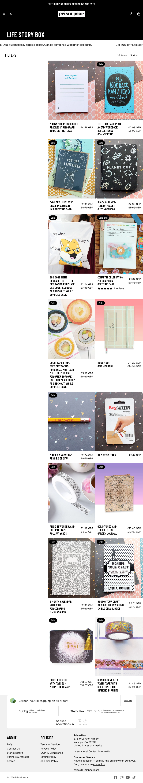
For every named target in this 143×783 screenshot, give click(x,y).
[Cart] (139, 14)
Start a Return (15, 752)
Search (11, 760)
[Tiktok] (134, 777)
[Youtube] (128, 777)
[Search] (11, 14)
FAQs (132, 760)
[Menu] (4, 14)
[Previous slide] (100, 169)
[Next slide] (138, 169)
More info (128, 701)
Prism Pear (20, 777)
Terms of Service (50, 744)
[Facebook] (115, 777)
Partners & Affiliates (18, 756)
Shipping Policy (49, 760)
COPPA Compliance (51, 752)
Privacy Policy (48, 748)
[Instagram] (122, 777)
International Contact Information (92, 751)
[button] (134, 55)
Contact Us (13, 748)
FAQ (9, 744)
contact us (99, 764)
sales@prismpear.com (86, 769)
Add (140, 114)
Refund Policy (48, 756)
